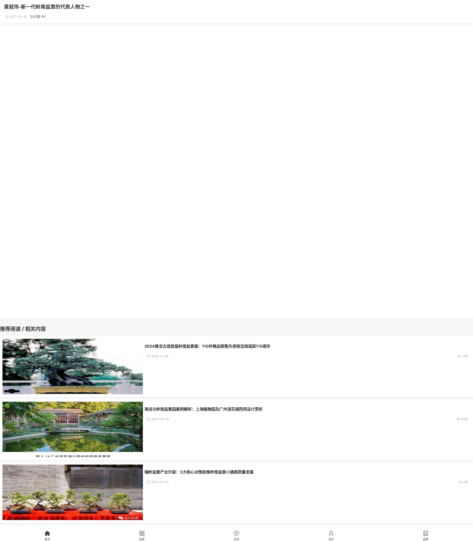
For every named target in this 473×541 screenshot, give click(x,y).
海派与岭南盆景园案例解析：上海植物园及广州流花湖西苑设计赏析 (203, 409)
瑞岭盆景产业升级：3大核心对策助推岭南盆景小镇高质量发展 (198, 471)
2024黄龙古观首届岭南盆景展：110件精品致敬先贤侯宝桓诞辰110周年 (207, 346)
